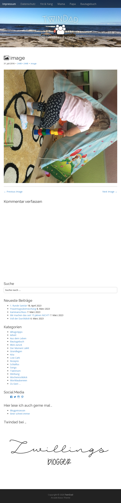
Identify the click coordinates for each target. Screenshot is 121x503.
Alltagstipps (16, 331)
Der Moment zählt (19, 348)
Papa (73, 4)
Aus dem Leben (18, 338)
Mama (61, 4)
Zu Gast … (15, 383)
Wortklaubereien (18, 380)
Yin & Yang (46, 4)
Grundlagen (16, 351)
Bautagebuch (88, 4)
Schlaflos (14, 364)
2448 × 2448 (22, 63)
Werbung (15, 373)
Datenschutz (27, 4)
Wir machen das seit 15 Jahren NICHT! (29, 315)
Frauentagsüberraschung (23, 308)
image (34, 63)
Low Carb (15, 357)
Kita (12, 354)
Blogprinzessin (17, 410)
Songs (13, 367)
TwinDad (69, 494)
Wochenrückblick (18, 377)
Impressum (9, 4)
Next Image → (109, 191)
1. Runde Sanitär (18, 305)
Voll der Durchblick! (20, 318)
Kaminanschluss (18, 312)
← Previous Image (13, 191)
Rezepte (14, 361)
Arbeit (13, 335)
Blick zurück (16, 344)
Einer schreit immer (20, 413)
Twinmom (15, 370)
